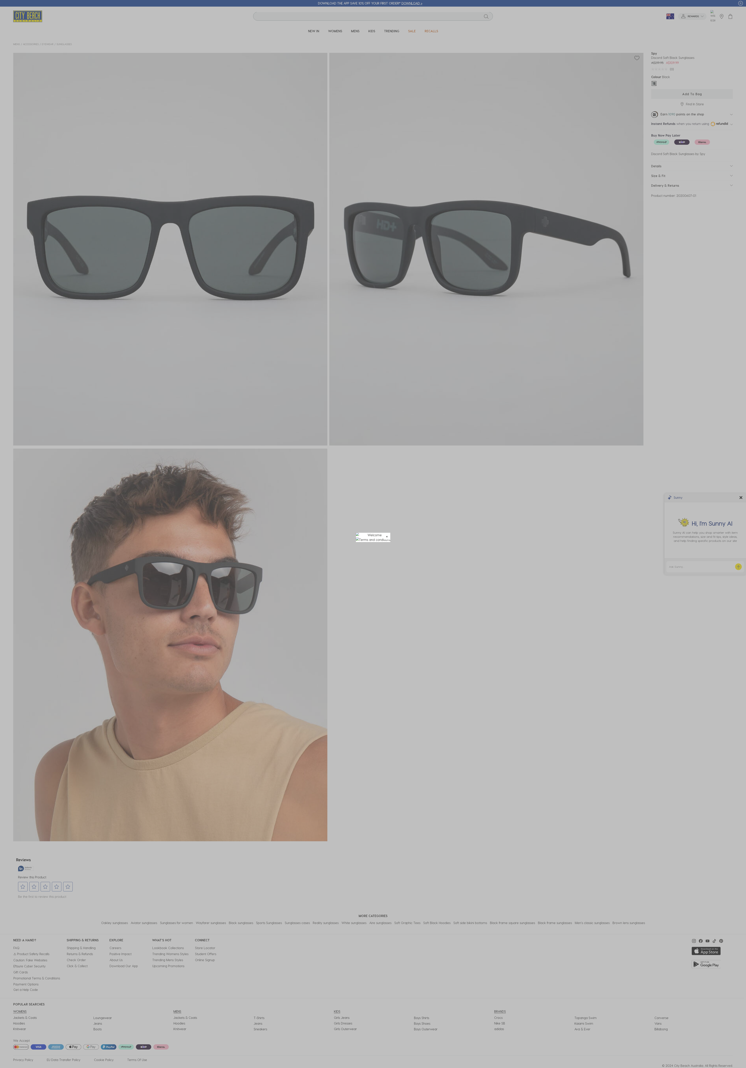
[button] (386, 536)
